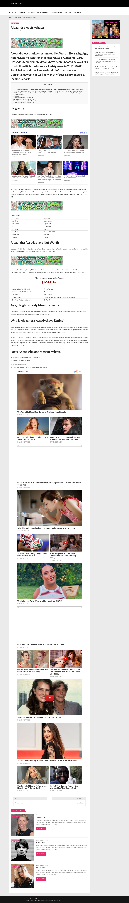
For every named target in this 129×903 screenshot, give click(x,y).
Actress (22, 12)
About (11, 899)
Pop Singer (77, 12)
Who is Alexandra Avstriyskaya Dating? (24, 101)
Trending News (56, 12)
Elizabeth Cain (40, 817)
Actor (14, 12)
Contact (16, 899)
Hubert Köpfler (40, 842)
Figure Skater (14, 23)
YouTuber (31, 12)
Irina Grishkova (40, 867)
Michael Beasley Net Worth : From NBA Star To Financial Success (105, 47)
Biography (15, 96)
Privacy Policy (34, 899)
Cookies (26, 899)
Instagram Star (42, 12)
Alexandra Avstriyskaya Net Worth (23, 97)
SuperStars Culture (16, 3)
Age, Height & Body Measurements (23, 99)
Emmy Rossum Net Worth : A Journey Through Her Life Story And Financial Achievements (105, 54)
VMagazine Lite (58, 900)
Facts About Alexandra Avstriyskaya (23, 102)
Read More (41, 828)
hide (54, 84)
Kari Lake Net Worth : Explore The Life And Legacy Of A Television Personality (106, 67)
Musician (68, 12)
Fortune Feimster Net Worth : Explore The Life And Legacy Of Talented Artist (106, 73)
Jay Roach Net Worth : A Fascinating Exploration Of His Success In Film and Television (105, 61)
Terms (21, 899)
